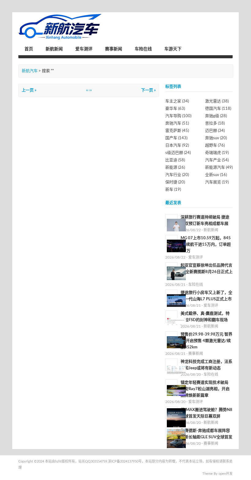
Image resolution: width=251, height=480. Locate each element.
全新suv (216, 175)
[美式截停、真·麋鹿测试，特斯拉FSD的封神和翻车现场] (176, 321)
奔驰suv (216, 138)
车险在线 (143, 49)
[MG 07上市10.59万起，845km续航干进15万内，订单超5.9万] (176, 245)
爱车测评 (83, 49)
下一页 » (148, 90)
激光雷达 (217, 101)
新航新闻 (54, 49)
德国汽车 (218, 109)
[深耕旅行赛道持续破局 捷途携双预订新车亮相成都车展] (176, 225)
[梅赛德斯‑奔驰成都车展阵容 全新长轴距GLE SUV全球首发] (176, 438)
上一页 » (29, 90)
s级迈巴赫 (178, 153)
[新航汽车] (60, 27)
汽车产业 (217, 160)
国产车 (176, 138)
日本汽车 (177, 146)
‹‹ (87, 90)
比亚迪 (175, 160)
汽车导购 (178, 116)
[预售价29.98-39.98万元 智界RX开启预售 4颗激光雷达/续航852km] (176, 342)
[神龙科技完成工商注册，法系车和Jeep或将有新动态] (176, 369)
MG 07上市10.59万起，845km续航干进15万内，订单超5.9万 (206, 244)
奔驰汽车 (177, 123)
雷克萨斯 (177, 131)
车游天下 (173, 49)
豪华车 (175, 109)
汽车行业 (177, 175)
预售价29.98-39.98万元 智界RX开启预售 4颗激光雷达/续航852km (206, 340)
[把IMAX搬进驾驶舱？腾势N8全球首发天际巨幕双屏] (176, 417)
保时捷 (175, 182)
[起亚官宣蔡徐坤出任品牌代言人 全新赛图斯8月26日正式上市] (176, 273)
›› (90, 90)
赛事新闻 (113, 49)
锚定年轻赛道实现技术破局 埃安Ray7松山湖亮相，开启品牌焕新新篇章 (205, 389)
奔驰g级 (216, 116)
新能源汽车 (219, 168)
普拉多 (215, 123)
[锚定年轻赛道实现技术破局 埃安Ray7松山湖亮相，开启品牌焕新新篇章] (176, 390)
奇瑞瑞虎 (217, 153)
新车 (173, 190)
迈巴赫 (215, 131)
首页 (28, 49)
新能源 (175, 168)
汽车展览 (217, 182)
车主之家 (177, 101)
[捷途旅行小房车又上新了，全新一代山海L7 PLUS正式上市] (176, 300)
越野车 (215, 146)
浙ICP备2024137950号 (125, 461)
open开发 (226, 473)
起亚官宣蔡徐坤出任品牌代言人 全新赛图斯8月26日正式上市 (207, 271)
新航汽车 (30, 71)
